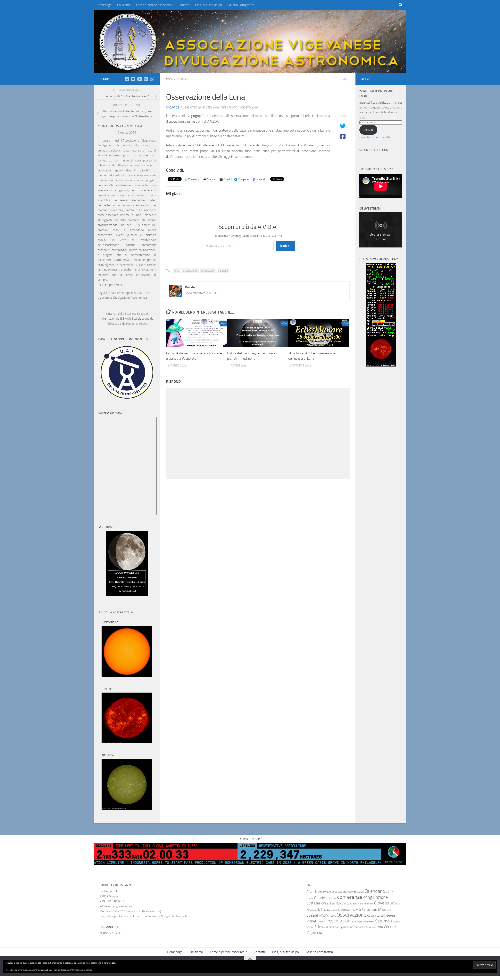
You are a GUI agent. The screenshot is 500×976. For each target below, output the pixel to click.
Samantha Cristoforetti (363, 921)
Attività (352, 892)
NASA (323, 915)
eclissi (331, 903)
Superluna (370, 927)
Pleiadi (321, 921)
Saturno (382, 921)
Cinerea (309, 898)
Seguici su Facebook (373, 150)
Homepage (104, 5)
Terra (379, 927)
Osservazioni (177, 79)
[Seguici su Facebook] (127, 79)
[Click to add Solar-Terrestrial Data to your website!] (381, 365)
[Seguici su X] (133, 79)
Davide (174, 107)
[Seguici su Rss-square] (145, 79)
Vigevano (223, 270)
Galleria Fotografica (240, 5)
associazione (339, 892)
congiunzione (375, 897)
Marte (360, 909)
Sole (317, 927)
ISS (387, 903)
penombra (390, 916)
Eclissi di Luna (344, 903)
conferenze (349, 897)
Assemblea (324, 892)
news (332, 915)
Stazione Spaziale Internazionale (347, 927)
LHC (392, 903)
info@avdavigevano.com (116, 906)
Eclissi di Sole (359, 903)
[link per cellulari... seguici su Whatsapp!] (152, 79)
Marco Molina (346, 909)
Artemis (312, 892)
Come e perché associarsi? (154, 5)
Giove (379, 903)
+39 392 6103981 (112, 901)
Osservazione (190, 270)
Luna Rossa (332, 910)
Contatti (184, 5)
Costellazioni (316, 903)
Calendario (374, 891)
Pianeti (311, 921)
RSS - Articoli (111, 933)
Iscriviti (285, 245)
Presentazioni (338, 921)
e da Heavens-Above (133, 323)
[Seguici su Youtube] (139, 79)
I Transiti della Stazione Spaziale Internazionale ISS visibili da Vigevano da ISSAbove (127, 318)
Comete (319, 898)
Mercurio (371, 909)
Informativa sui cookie (81, 970)
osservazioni (207, 270)
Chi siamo (124, 5)
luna (177, 270)
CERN (390, 892)
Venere (390, 926)
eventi (370, 903)
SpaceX (325, 927)
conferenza (331, 898)
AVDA (360, 892)
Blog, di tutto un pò (208, 5)
